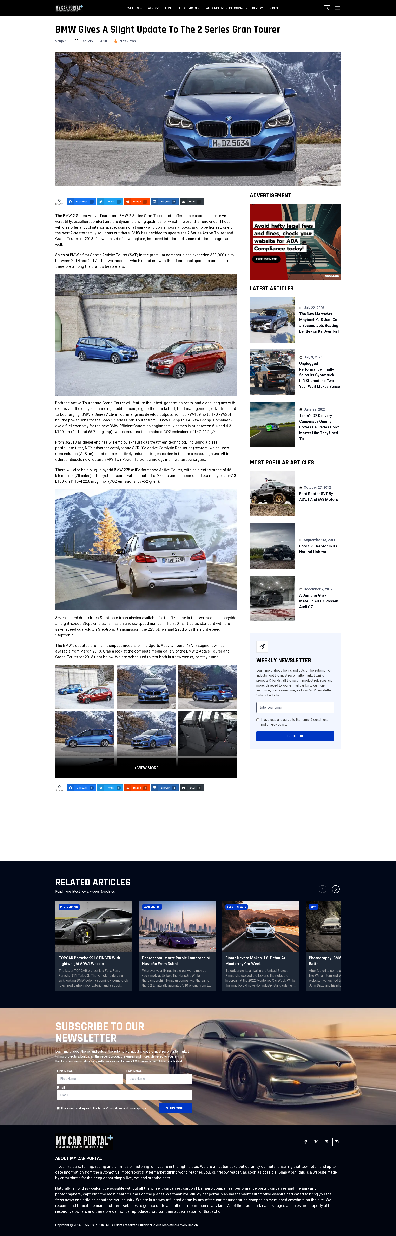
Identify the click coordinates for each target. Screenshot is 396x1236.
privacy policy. (277, 725)
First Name (65, 1071)
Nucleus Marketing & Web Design (174, 1225)
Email (61, 1088)
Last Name (134, 1071)
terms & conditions (314, 720)
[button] (336, 889)
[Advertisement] (198, 830)
